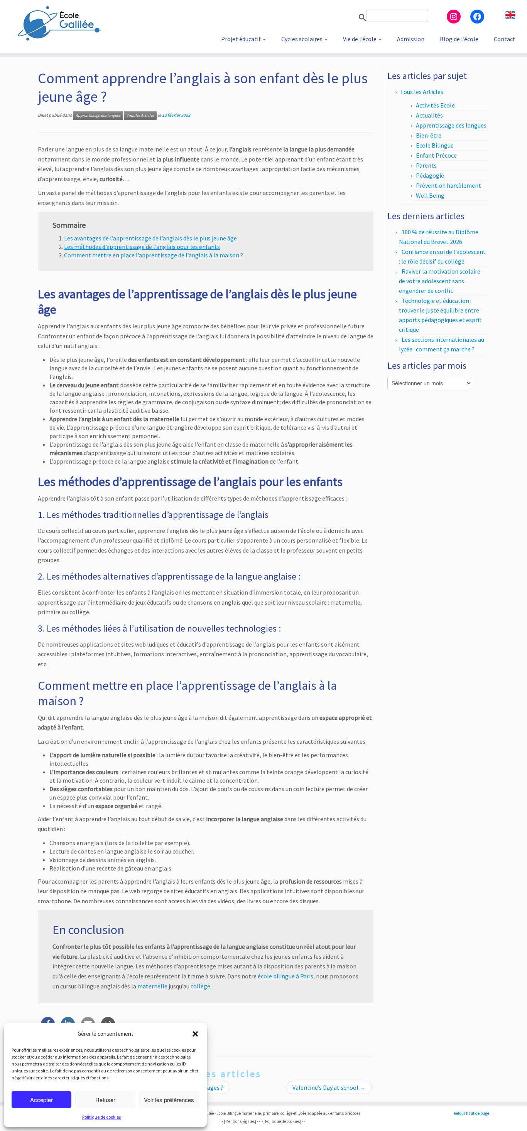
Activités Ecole (435, 105)
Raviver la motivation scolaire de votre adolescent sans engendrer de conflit (439, 280)
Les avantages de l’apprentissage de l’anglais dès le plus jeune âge (150, 238)
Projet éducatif (241, 39)
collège (200, 986)
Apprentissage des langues (98, 115)
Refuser (105, 1100)
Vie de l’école (360, 39)
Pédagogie (430, 175)
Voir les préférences (169, 1100)
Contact (504, 39)
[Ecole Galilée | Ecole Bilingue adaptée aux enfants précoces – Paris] (61, 23)
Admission (410, 39)
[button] (195, 1034)
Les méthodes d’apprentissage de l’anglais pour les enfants (142, 246)
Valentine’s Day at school (329, 1087)
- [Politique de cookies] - (282, 1121)
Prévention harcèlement (448, 185)
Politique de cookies (101, 1117)
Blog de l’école (459, 39)
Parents (426, 165)
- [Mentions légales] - (240, 1121)
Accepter (41, 1100)
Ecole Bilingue (435, 145)
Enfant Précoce (436, 155)
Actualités (429, 115)
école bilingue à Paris (285, 976)
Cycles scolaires (302, 39)
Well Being (430, 195)
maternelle (152, 986)
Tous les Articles (140, 115)
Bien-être (428, 135)
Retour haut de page (471, 1113)
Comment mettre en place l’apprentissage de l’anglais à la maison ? (153, 255)
